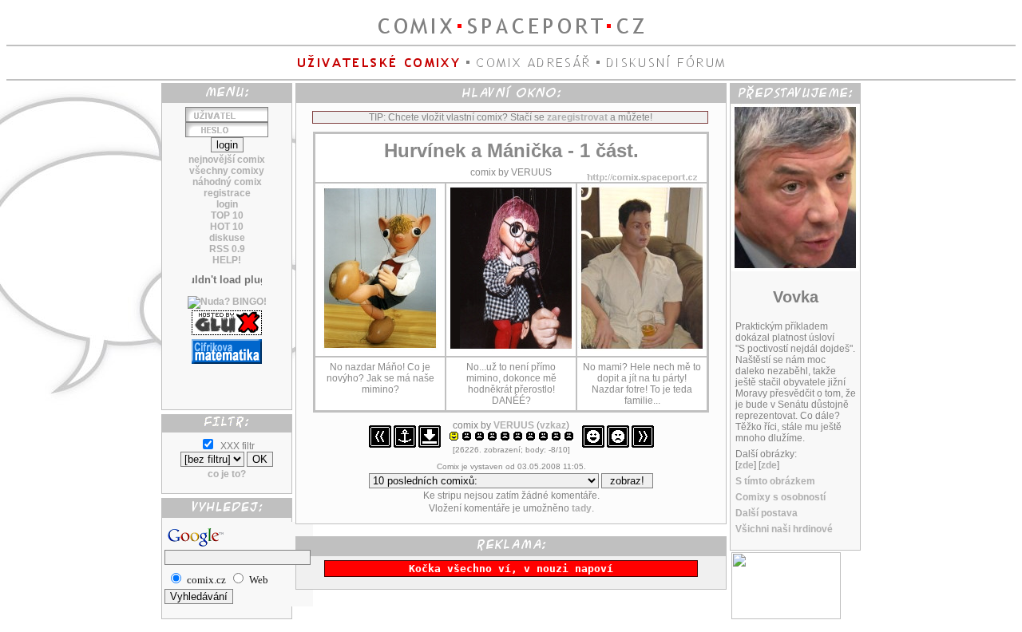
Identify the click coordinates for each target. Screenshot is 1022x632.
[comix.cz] (786, 616)
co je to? (227, 474)
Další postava (766, 513)
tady (582, 508)
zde (746, 465)
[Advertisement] (227, 380)
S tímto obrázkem (775, 481)
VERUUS (513, 425)
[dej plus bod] (593, 444)
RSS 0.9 (227, 249)
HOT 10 (227, 226)
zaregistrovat (577, 117)
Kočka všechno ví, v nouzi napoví (511, 569)
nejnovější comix (226, 159)
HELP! (226, 260)
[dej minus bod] (618, 444)
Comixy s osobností (780, 497)
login (227, 204)
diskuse (227, 237)
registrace (227, 193)
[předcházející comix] (380, 444)
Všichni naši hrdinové (784, 529)
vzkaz (553, 425)
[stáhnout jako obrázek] (429, 444)
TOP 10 (227, 215)
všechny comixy (226, 170)
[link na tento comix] (405, 444)
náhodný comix (227, 182)
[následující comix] (643, 444)
